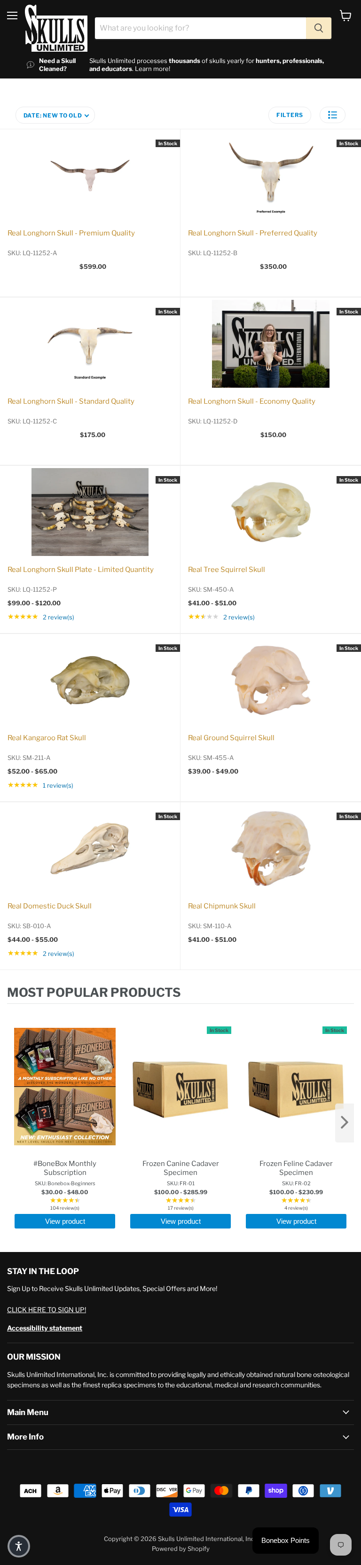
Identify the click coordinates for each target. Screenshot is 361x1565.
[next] (344, 1122)
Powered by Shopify (181, 1548)
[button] (332, 115)
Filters (289, 114)
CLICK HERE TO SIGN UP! (46, 1310)
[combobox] (200, 28)
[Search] (318, 28)
